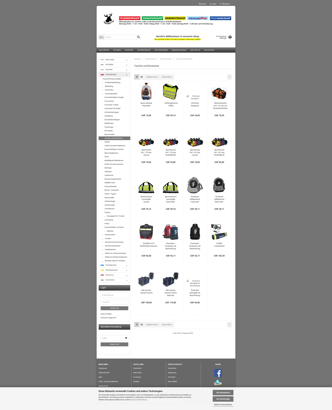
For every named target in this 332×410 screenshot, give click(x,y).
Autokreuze (172, 373)
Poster (107, 224)
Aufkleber (108, 172)
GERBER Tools (110, 183)
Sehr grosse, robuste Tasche (146, 291)
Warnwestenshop (179, 50)
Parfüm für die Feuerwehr (114, 164)
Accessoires (109, 101)
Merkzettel (226, 4)
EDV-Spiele (109, 131)
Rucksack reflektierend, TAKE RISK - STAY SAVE (219, 199)
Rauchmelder (109, 198)
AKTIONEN (117, 50)
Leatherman (109, 175)
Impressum (103, 368)
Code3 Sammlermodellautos (115, 146)
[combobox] (152, 77)
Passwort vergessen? (108, 318)
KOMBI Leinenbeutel (219, 244)
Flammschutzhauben (112, 246)
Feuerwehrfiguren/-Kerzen (114, 149)
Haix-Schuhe (209, 50)
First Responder (161, 50)
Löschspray (109, 220)
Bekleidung (109, 86)
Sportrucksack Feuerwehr (146, 104)
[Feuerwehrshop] (166, 19)
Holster (107, 142)
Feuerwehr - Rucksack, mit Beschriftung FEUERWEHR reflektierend (170, 246)
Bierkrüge (108, 168)
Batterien (109, 231)
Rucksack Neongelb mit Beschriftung (195, 292)
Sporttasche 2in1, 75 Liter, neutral (146, 152)
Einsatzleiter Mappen (112, 120)
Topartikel (129, 50)
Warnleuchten (110, 235)
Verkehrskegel (110, 201)
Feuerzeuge (109, 127)
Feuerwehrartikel (111, 94)
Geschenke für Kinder (112, 108)
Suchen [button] (203, 4)
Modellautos (109, 123)
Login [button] (214, 4)
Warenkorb (137, 368)
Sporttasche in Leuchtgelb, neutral (146, 199)
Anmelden (114, 308)
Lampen (108, 238)
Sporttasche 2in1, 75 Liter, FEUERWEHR (170, 152)
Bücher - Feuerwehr (112, 190)
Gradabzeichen (110, 249)
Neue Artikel (104, 50)
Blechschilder (110, 134)
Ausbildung (109, 116)
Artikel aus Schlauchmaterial (115, 253)
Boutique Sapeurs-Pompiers (115, 261)
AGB (100, 377)
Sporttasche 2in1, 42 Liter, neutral (195, 152)
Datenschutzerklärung (139, 400)
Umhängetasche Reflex (171, 104)
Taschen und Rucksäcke (114, 138)
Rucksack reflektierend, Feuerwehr (195, 199)
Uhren (107, 157)
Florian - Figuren (110, 194)
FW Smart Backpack (195, 104)
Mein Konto (137, 373)
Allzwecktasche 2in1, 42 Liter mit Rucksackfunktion (220, 105)
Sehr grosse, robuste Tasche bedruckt (170, 292)
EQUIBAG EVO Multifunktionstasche (148, 244)
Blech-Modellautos (111, 153)
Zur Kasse (137, 377)
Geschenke (109, 90)
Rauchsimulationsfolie (113, 179)
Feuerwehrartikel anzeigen (114, 97)
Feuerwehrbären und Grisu (114, 227)
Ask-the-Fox (195, 50)
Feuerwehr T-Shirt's (112, 105)
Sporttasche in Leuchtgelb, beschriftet (171, 199)
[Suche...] (138, 37)
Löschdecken (110, 209)
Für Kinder (171, 377)
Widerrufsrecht (104, 373)
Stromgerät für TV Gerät (115, 216)
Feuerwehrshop (144, 50)
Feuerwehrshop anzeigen (112, 79)
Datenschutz (103, 386)
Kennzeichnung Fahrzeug (114, 242)
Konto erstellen (106, 314)
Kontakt (136, 381)
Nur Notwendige (223, 399)
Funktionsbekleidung (112, 82)
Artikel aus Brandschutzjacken (116, 257)
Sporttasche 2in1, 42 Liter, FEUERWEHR (219, 152)
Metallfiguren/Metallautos (114, 160)
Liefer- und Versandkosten (108, 381)
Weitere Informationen (223, 405)
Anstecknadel (110, 205)
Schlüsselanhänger (112, 112)
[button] (136, 77)
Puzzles (107, 212)
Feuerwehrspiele (111, 186)
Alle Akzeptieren (223, 393)
